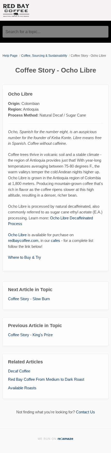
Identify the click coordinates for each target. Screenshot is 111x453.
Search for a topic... (23, 32)
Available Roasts (22, 388)
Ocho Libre (17, 235)
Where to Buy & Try (24, 257)
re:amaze (65, 439)
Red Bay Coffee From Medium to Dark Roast (46, 379)
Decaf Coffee (19, 371)
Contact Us (85, 412)
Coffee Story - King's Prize (30, 335)
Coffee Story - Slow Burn (29, 299)
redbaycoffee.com (23, 240)
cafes (55, 240)
